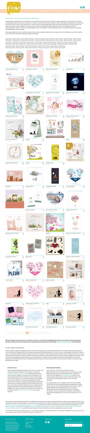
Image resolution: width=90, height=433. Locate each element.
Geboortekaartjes (45, 11)
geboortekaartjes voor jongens (13, 404)
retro (41, 406)
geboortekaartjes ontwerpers (25, 390)
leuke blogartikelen (66, 375)
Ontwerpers (59, 11)
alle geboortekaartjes (11, 422)
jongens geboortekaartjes (12, 428)
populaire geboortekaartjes (12, 425)
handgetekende (18, 408)
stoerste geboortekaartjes (12, 406)
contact (27, 423)
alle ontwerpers (29, 422)
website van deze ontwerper (64, 342)
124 (34, 332)
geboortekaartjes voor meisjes (31, 404)
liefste (22, 406)
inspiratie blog (29, 427)
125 (38, 332)
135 (44, 332)
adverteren (28, 425)
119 (16, 332)
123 (31, 332)
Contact (80, 11)
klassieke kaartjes (33, 406)
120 (20, 332)
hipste (79, 404)
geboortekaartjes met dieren (66, 406)
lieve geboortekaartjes (11, 430)
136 (48, 332)
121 (24, 332)
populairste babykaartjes (51, 406)
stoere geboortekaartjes (11, 423)
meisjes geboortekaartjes (12, 427)
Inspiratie (70, 11)
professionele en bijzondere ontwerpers (18, 373)
